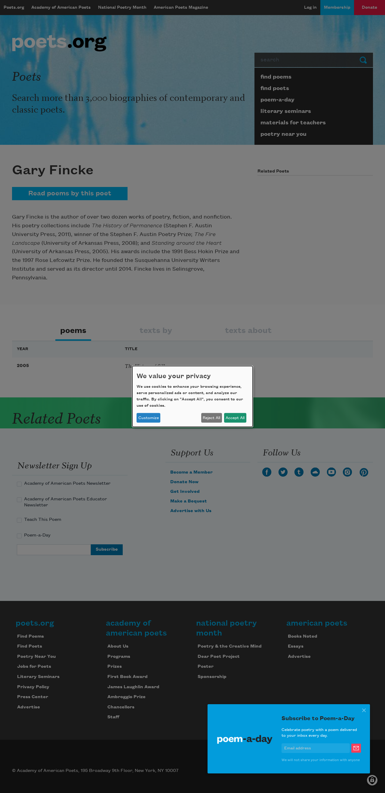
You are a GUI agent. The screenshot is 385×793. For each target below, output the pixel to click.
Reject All (211, 418)
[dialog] (192, 396)
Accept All (235, 418)
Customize (148, 418)
